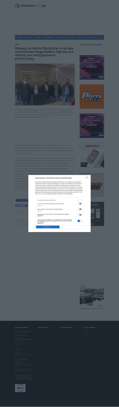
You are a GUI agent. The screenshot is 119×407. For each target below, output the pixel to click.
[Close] (87, 178)
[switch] (79, 204)
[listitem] (59, 200)
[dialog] (59, 203)
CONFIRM (46, 227)
